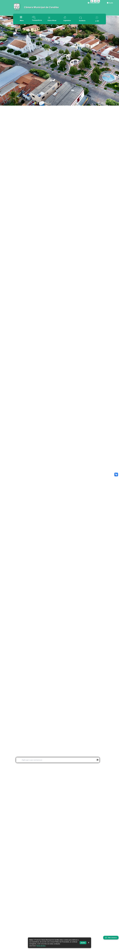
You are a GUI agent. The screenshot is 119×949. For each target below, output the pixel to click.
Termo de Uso (40, 945)
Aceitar (83, 942)
